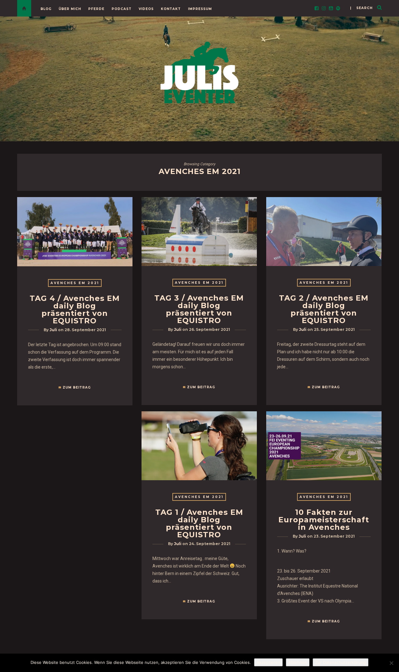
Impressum (200, 9)
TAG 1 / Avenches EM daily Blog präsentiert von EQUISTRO (199, 523)
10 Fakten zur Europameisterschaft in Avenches (323, 520)
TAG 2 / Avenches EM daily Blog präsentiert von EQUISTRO (323, 309)
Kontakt (171, 9)
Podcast (122, 9)
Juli (53, 329)
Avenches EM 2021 (74, 283)
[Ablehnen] (391, 663)
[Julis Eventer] (199, 71)
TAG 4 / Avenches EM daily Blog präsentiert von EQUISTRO (75, 309)
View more (74, 231)
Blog (46, 9)
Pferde (96, 9)
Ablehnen (297, 662)
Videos (146, 9)
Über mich (70, 9)
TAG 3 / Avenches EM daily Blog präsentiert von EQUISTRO (199, 309)
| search (361, 8)
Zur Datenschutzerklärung (340, 662)
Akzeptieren (268, 662)
